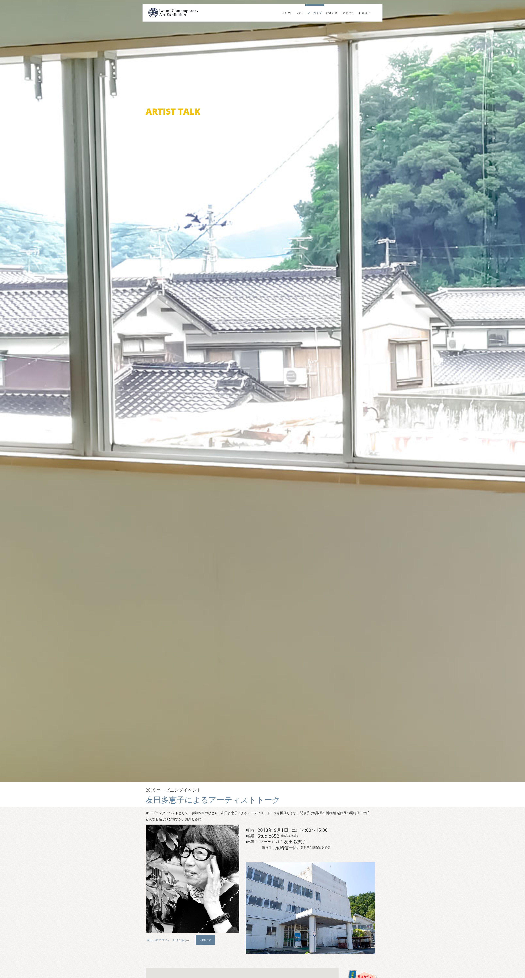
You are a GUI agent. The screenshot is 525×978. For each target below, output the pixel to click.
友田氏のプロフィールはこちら (167, 940)
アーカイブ (314, 13)
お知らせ (333, 13)
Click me (205, 940)
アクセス (349, 13)
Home (289, 13)
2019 (300, 13)
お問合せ (366, 13)
